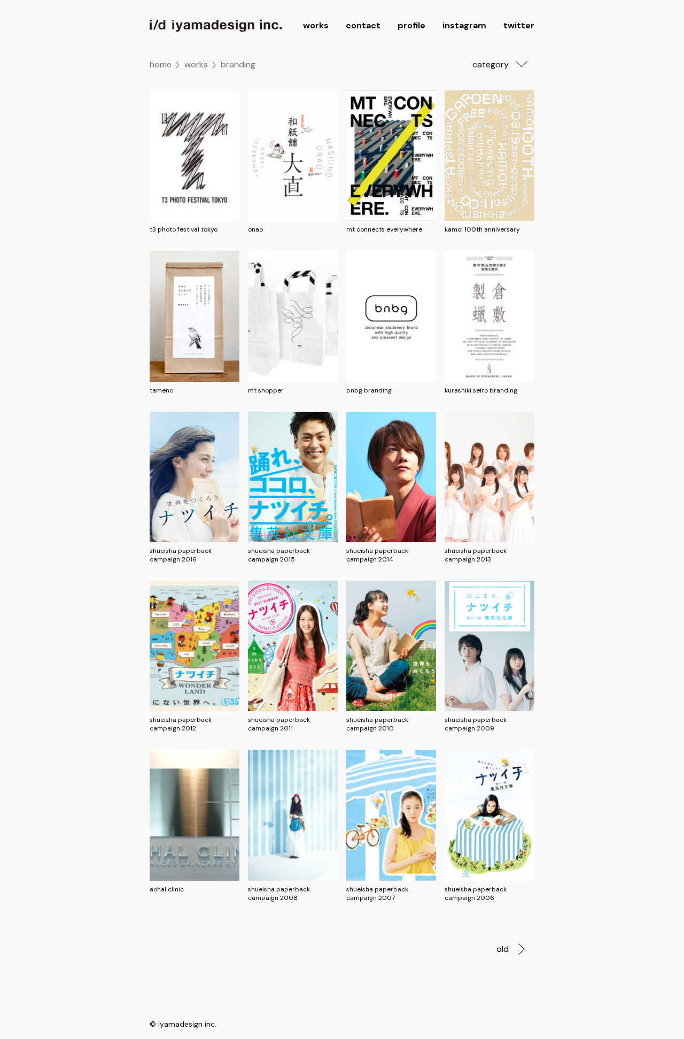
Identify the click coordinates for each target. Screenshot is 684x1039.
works (316, 25)
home (161, 64)
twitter (518, 25)
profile (411, 25)
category (490, 64)
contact (363, 25)
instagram (464, 25)
